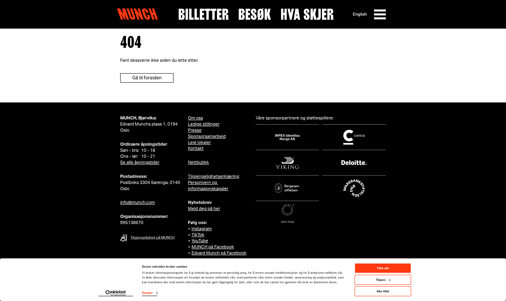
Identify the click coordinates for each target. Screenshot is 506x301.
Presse (195, 130)
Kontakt (196, 148)
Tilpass (381, 279)
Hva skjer (307, 14)
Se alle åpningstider (140, 162)
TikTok (198, 235)
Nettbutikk (198, 162)
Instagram (202, 229)
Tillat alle (383, 268)
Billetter (203, 14)
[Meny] (380, 14)
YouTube (200, 241)
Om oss (195, 118)
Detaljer (147, 292)
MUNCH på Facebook (213, 247)
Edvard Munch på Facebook (219, 253)
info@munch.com (137, 202)
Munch (139, 14)
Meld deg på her (204, 208)
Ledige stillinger (204, 124)
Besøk (254, 14)
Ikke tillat (383, 291)
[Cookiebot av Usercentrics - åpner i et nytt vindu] (115, 293)
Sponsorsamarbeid (207, 136)
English (360, 14)
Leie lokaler (199, 142)
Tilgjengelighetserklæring (213, 176)
